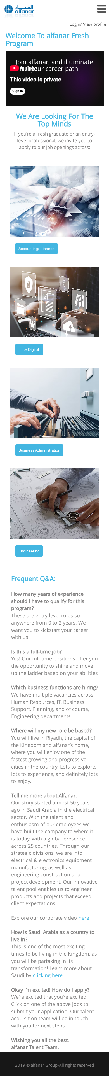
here (84, 917)
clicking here (48, 975)
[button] (91, 9)
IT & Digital (29, 349)
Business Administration (39, 450)
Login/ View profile (88, 24)
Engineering (29, 551)
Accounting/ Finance (36, 248)
